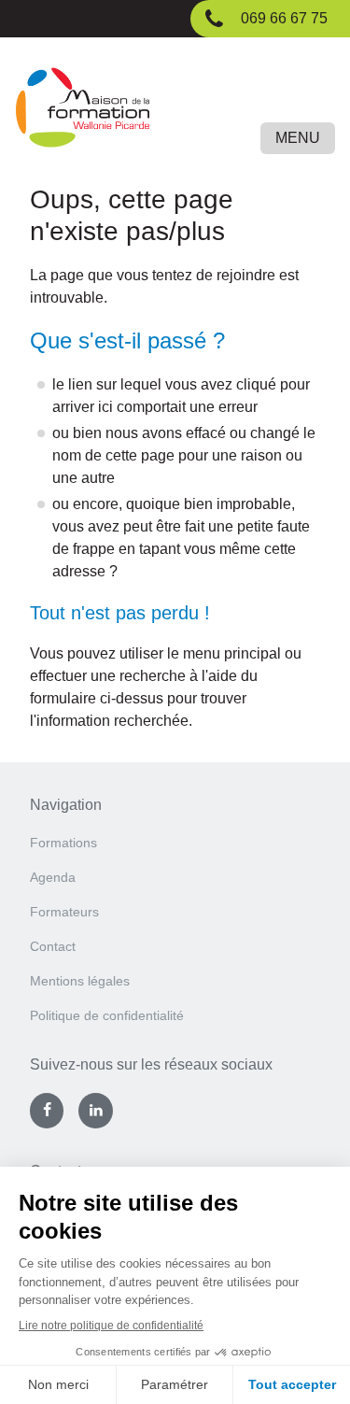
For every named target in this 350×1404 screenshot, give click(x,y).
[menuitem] (175, 848)
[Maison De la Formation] (175, 110)
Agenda (53, 877)
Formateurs (64, 911)
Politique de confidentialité (107, 1015)
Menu (297, 138)
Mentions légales (80, 980)
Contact (53, 946)
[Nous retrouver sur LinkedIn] (95, 1110)
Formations (63, 842)
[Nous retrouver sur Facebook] (46, 1110)
